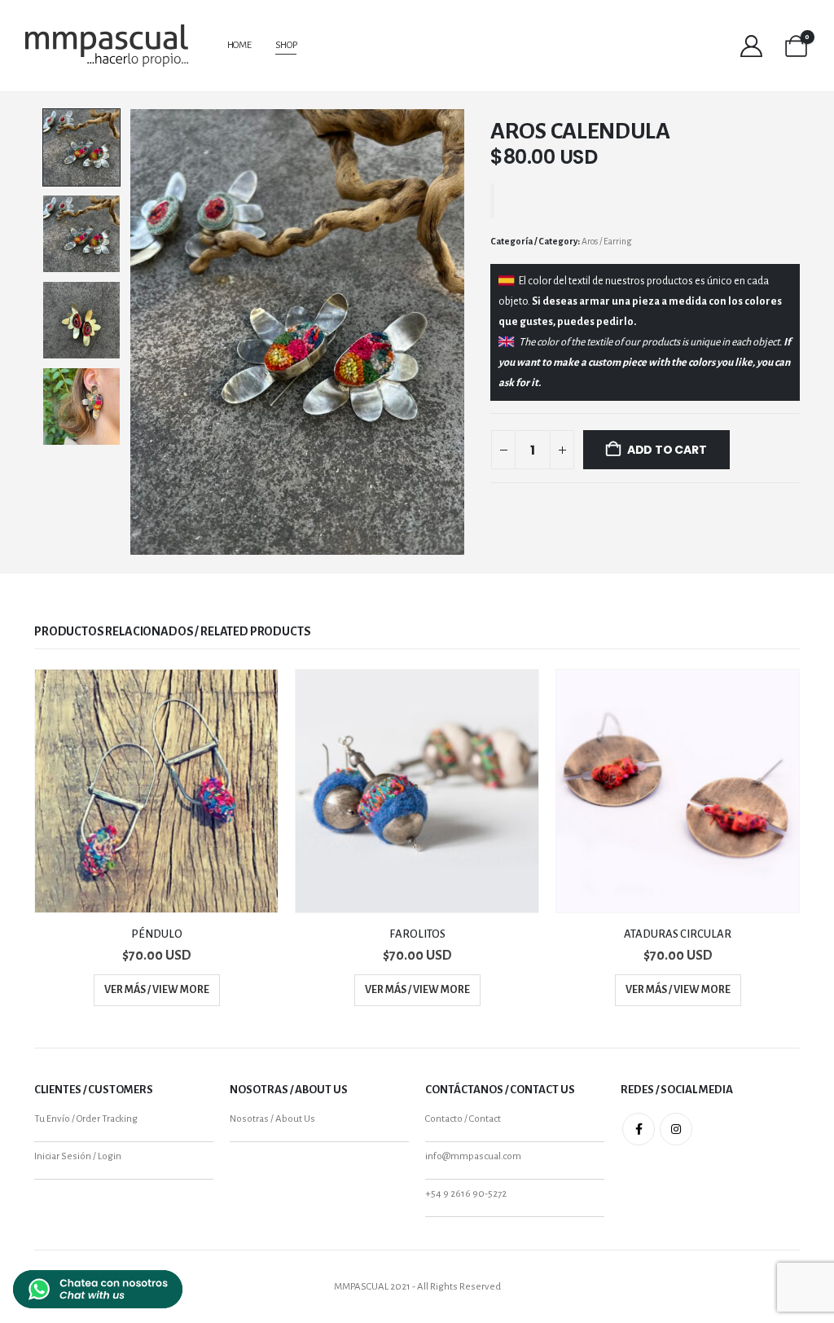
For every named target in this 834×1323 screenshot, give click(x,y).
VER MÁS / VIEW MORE (156, 990)
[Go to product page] (156, 791)
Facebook (638, 1129)
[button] (133, 332)
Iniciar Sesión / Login (77, 1156)
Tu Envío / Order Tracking (86, 1119)
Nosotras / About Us (272, 1119)
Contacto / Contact (463, 1119)
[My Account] (752, 46)
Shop (286, 45)
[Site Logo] (106, 45)
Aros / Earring (607, 241)
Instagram (676, 1129)
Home (239, 45)
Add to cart (667, 450)
